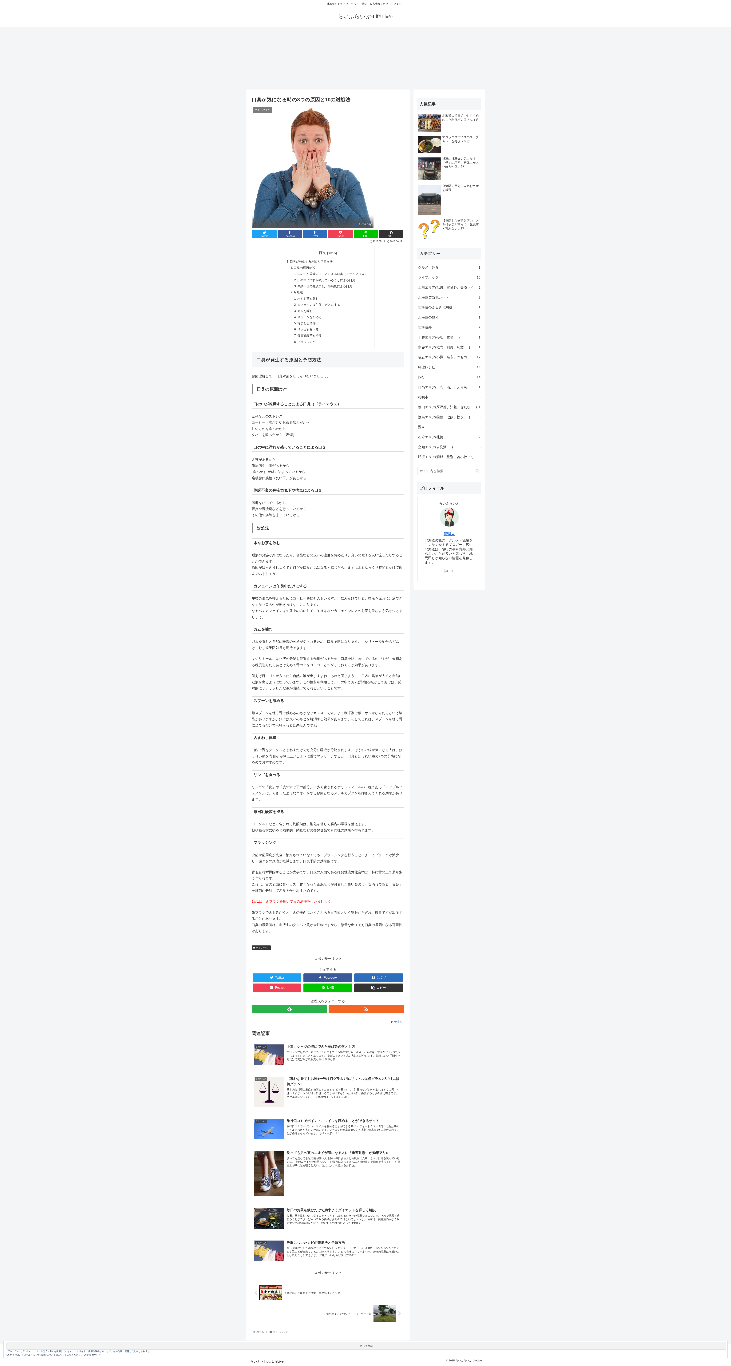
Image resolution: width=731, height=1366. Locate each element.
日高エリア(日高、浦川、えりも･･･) (449, 387)
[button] (477, 471)
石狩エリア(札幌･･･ (449, 437)
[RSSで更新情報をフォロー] (366, 1009)
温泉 (449, 427)
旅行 (449, 377)
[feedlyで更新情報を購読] (289, 1009)
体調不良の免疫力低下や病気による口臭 (324, 286)
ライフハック (263, 947)
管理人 (449, 534)
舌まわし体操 (306, 323)
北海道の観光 (449, 317)
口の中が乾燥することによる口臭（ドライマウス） (332, 273)
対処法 (298, 292)
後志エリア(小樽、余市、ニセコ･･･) (449, 357)
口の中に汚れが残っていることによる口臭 (326, 280)
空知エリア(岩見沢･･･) (449, 447)
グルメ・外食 (449, 267)
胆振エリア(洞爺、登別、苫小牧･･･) (449, 457)
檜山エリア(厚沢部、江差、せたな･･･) (449, 407)
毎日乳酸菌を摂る (309, 335)
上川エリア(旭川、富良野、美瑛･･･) (449, 287)
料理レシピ (449, 367)
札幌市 (449, 397)
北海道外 (449, 327)
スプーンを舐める (309, 317)
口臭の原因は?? (304, 267)
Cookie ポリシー (92, 1354)
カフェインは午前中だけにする (318, 304)
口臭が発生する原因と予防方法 (311, 261)
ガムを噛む (305, 311)
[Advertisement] (365, 58)
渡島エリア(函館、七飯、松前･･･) (449, 417)
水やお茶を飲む (308, 298)
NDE (355, 224)
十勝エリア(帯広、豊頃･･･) (449, 337)
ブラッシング (306, 341)
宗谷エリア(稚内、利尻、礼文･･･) (449, 347)
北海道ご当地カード (449, 297)
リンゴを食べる (308, 329)
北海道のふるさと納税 (449, 307)
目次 (322, 253)
